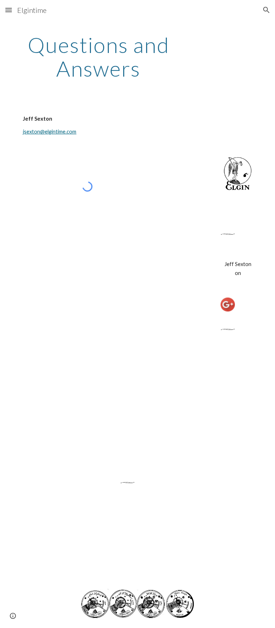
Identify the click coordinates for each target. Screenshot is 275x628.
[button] (8, 10)
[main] (98, 56)
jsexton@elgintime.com (49, 132)
